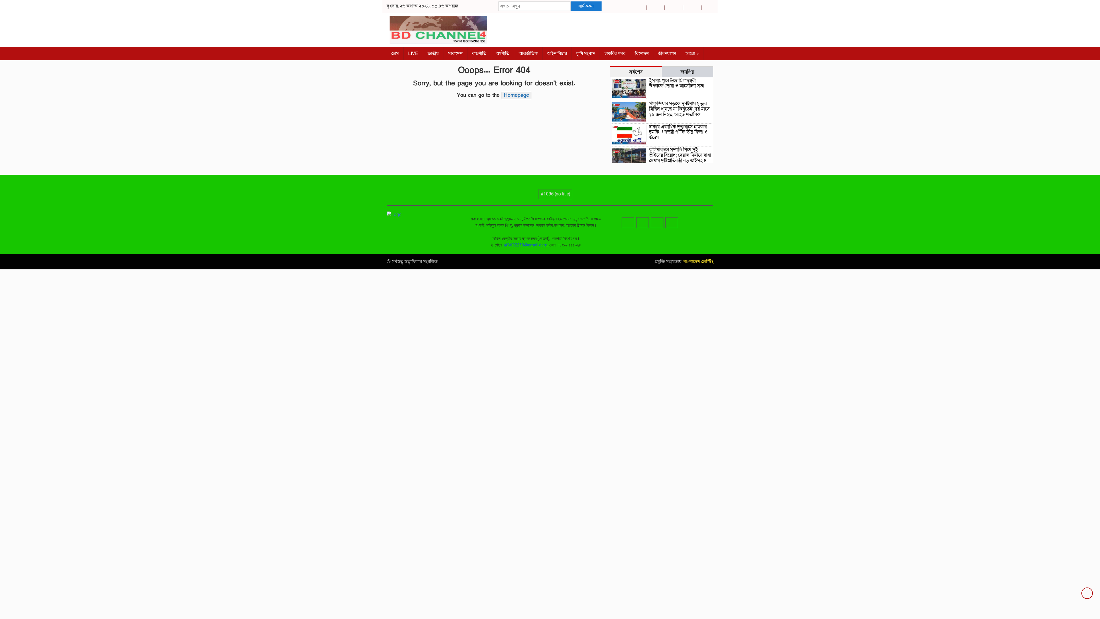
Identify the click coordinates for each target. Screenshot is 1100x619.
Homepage (516, 95)
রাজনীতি (479, 53)
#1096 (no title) (555, 194)
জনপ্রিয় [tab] (687, 71)
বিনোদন (642, 53)
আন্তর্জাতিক (528, 53)
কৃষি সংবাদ (585, 53)
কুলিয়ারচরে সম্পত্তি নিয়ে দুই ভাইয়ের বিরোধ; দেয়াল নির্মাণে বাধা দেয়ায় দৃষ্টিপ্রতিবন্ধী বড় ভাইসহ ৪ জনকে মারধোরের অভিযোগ (680, 157)
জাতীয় (433, 53)
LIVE (413, 53)
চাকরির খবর (614, 53)
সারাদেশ (455, 53)
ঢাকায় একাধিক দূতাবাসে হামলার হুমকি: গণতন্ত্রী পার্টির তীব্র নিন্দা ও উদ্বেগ (678, 132)
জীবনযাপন (667, 53)
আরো (690, 53)
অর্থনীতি (502, 53)
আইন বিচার (557, 53)
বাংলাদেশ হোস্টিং (697, 261)
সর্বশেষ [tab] (636, 71)
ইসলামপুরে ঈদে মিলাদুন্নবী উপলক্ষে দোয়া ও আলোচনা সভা (676, 83)
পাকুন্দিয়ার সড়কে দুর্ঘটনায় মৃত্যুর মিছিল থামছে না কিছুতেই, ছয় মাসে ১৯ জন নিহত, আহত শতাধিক (679, 108)
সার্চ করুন (586, 6)
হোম (395, 53)
